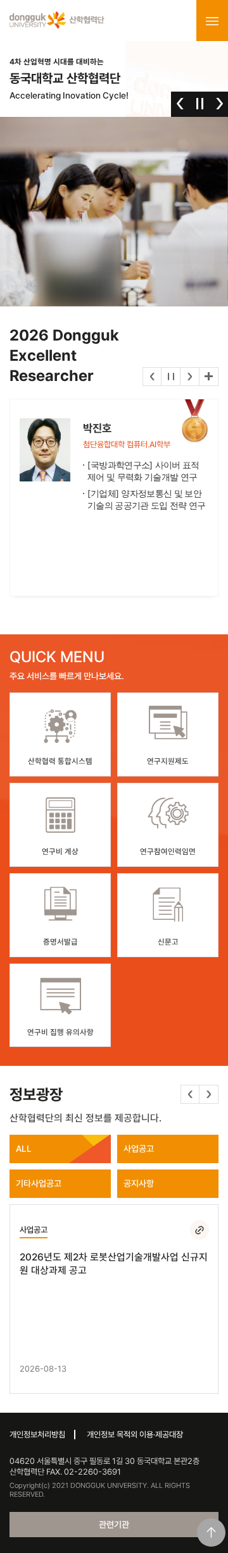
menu (212, 20)
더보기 (209, 376)
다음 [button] (219, 103)
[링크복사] (199, 1229)
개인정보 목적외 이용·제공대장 (135, 1434)
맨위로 (211, 1532)
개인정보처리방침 (37, 1434)
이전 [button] (180, 103)
